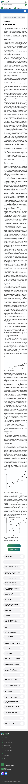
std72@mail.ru (19, 8)
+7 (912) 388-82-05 (7, 8)
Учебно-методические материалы (17, 17)
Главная (6, 17)
